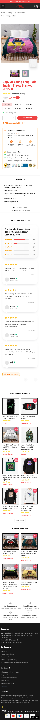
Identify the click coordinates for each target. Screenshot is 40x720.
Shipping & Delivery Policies (10, 672)
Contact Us (5, 680)
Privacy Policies (6, 657)
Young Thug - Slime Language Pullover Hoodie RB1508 (27, 508)
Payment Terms (6, 675)
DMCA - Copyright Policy (9, 660)
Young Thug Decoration (16, 13)
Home (3, 13)
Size (3, 101)
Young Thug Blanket (8, 16)
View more (20, 520)
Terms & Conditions (7, 654)
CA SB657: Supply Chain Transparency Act (14, 662)
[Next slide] (36, 43)
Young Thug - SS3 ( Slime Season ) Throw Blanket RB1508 (29, 553)
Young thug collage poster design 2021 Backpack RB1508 (27, 447)
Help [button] (36, 717)
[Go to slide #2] (25, 73)
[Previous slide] (4, 43)
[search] (34, 6)
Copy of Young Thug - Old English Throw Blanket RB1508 (10, 447)
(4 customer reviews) (18, 94)
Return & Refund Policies (9, 678)
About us (4, 651)
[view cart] (37, 6)
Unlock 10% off (4, 711)
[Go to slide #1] (15, 73)
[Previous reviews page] (26, 380)
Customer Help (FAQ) (8, 683)
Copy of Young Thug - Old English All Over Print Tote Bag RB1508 (10, 478)
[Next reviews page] (36, 380)
